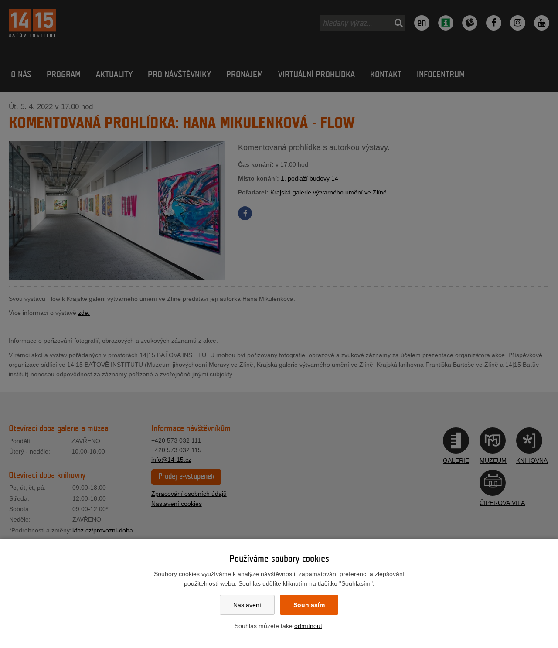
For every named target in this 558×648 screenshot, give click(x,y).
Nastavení (247, 604)
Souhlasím (309, 604)
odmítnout (308, 625)
